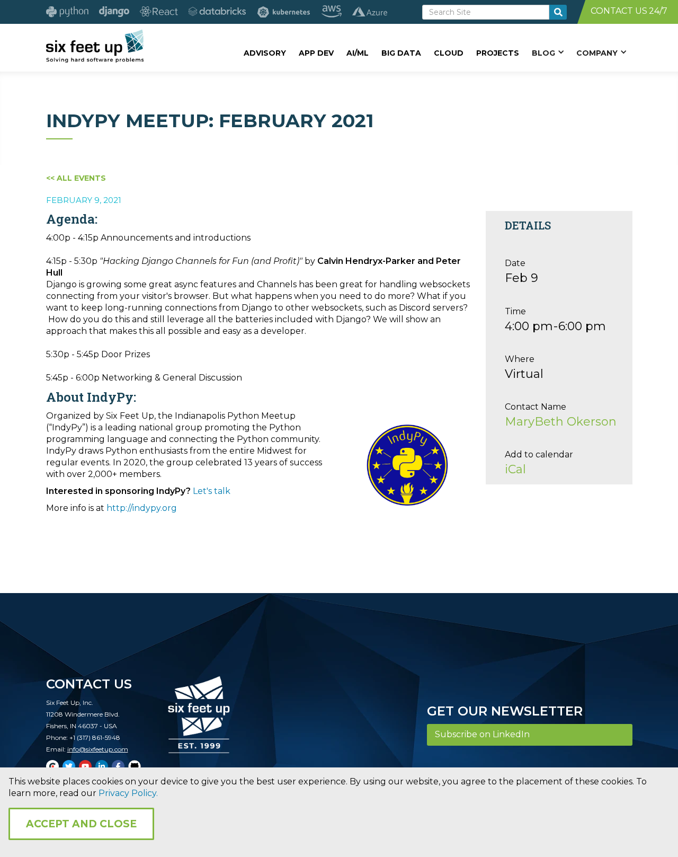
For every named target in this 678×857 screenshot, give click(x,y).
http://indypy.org (141, 508)
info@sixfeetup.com (97, 749)
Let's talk (211, 491)
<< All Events (76, 178)
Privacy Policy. (128, 793)
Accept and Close (81, 824)
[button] (547, 52)
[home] (95, 46)
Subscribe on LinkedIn (482, 734)
